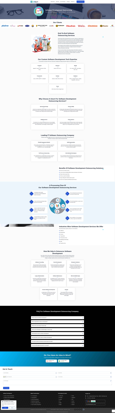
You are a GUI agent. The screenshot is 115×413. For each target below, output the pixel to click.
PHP (72, 399)
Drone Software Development (36, 404)
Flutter (73, 395)
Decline (12, 407)
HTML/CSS (61, 395)
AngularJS (73, 397)
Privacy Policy (61, 409)
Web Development (7, 399)
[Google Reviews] (88, 401)
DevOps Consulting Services (35, 402)
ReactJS (73, 402)
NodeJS (73, 404)
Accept (5, 407)
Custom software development (9, 395)
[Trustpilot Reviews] (93, 401)
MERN (60, 402)
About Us (58, 409)
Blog (69, 409)
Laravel (73, 401)
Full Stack (60, 397)
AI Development (33, 397)
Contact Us (72, 1)
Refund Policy (66, 409)
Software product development (9, 397)
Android (60, 399)
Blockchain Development (35, 401)
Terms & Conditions (53, 409)
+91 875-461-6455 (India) (91, 398)
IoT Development (34, 395)
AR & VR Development (35, 399)
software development (70, 122)
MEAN (60, 404)
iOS (59, 401)
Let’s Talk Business (80, 1)
